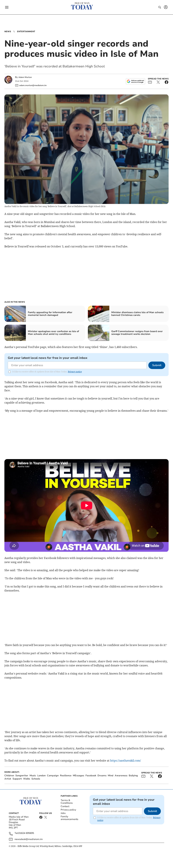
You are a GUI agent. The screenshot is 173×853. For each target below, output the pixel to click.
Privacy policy (68, 809)
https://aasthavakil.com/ (125, 760)
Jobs (63, 813)
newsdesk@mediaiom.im (29, 839)
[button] (7, 7)
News (7, 31)
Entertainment (26, 31)
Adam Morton (25, 77)
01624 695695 (26, 833)
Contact (65, 806)
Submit (156, 365)
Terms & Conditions (67, 802)
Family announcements (69, 818)
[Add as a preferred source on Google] (135, 81)
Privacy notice (75, 371)
